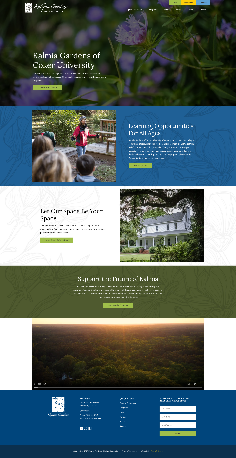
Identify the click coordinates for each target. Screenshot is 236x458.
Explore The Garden (47, 87)
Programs (153, 9)
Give (175, 2)
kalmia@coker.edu (93, 418)
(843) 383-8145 (92, 415)
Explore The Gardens (134, 9)
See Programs (140, 165)
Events (166, 9)
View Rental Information (57, 240)
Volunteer (188, 2)
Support (203, 9)
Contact (203, 2)
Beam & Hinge (157, 451)
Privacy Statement (129, 451)
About (190, 9)
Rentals (178, 9)
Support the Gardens (118, 305)
